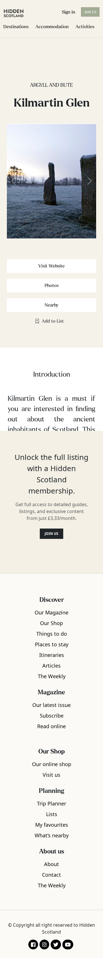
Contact (51, 874)
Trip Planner (51, 803)
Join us (51, 533)
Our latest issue (51, 704)
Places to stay (51, 644)
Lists (51, 814)
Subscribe (52, 715)
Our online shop (51, 764)
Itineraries (51, 654)
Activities (85, 26)
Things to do (51, 633)
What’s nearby (52, 835)
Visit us (51, 774)
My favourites (51, 824)
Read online (51, 726)
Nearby (51, 304)
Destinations (16, 26)
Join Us (90, 12)
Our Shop (51, 623)
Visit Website (51, 265)
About (51, 864)
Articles (51, 665)
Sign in (68, 11)
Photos (52, 285)
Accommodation (52, 26)
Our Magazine (51, 612)
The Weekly (52, 676)
